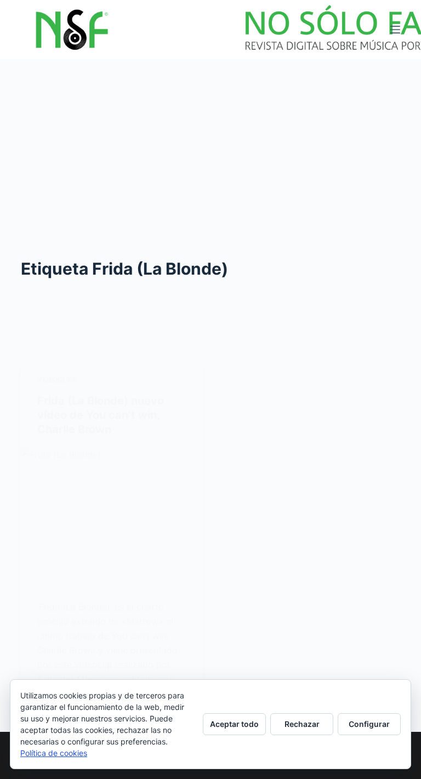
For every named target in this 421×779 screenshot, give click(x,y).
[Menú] (395, 30)
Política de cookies (53, 753)
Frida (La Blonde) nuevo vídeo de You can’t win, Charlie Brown (100, 415)
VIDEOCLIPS (57, 380)
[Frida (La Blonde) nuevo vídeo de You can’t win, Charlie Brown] (111, 515)
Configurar (369, 724)
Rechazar (302, 724)
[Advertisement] (210, 141)
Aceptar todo (234, 724)
